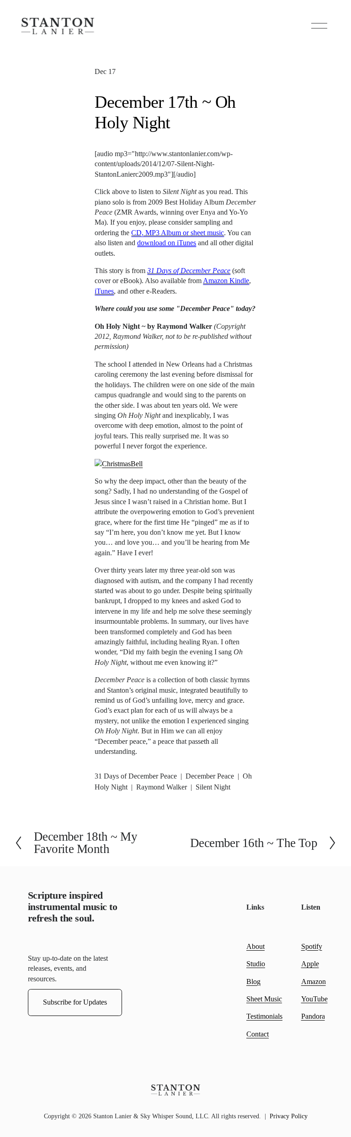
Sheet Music (264, 999)
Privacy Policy (289, 1116)
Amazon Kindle (226, 280)
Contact (257, 1034)
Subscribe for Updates (75, 1002)
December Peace (210, 776)
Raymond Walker (161, 787)
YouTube (314, 999)
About (255, 946)
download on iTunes (166, 243)
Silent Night (213, 787)
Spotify (311, 946)
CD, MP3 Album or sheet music (177, 233)
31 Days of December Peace (188, 270)
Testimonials (264, 1016)
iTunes (104, 291)
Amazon (313, 981)
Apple (310, 964)
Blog (253, 981)
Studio (255, 964)
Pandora (313, 1016)
